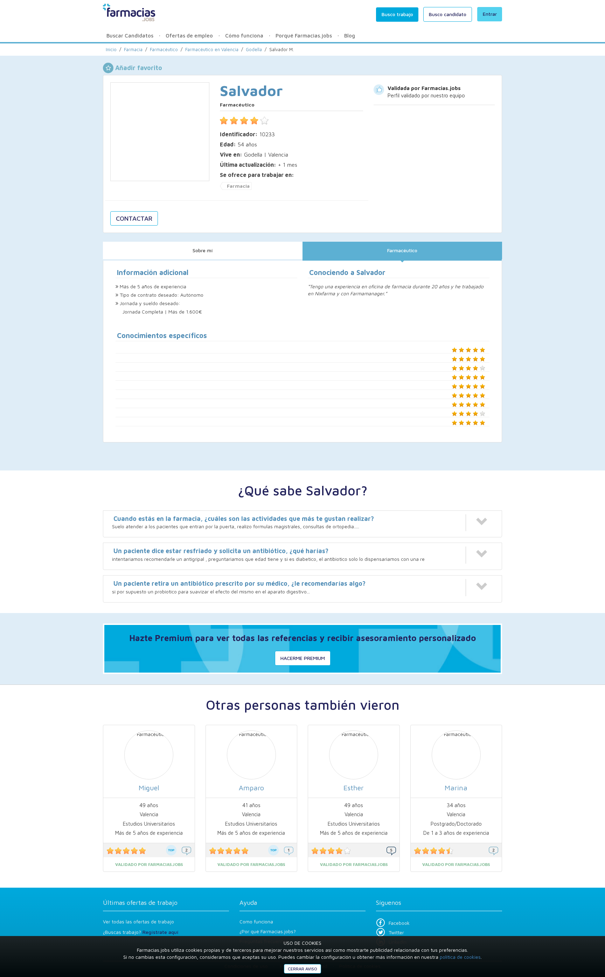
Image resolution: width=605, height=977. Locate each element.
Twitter (396, 932)
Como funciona (256, 921)
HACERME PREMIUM (302, 658)
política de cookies (460, 957)
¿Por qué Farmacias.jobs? (267, 931)
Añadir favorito (138, 67)
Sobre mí (203, 250)
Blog (349, 36)
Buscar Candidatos (129, 36)
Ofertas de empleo (189, 36)
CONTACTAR (134, 218)
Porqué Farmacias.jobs (304, 36)
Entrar (490, 14)
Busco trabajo (397, 14)
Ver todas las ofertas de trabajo (138, 921)
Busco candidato (447, 14)
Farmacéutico (402, 250)
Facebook (399, 923)
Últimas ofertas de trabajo (140, 902)
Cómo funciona (244, 36)
